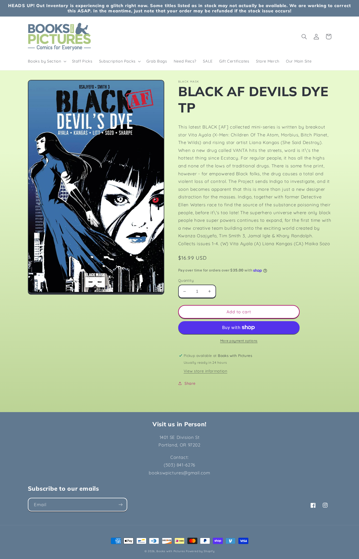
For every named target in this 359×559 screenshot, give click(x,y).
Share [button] (190, 383)
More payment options (239, 341)
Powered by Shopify (200, 551)
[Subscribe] (120, 504)
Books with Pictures (170, 551)
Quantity (186, 280)
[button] (46, 61)
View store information (205, 370)
